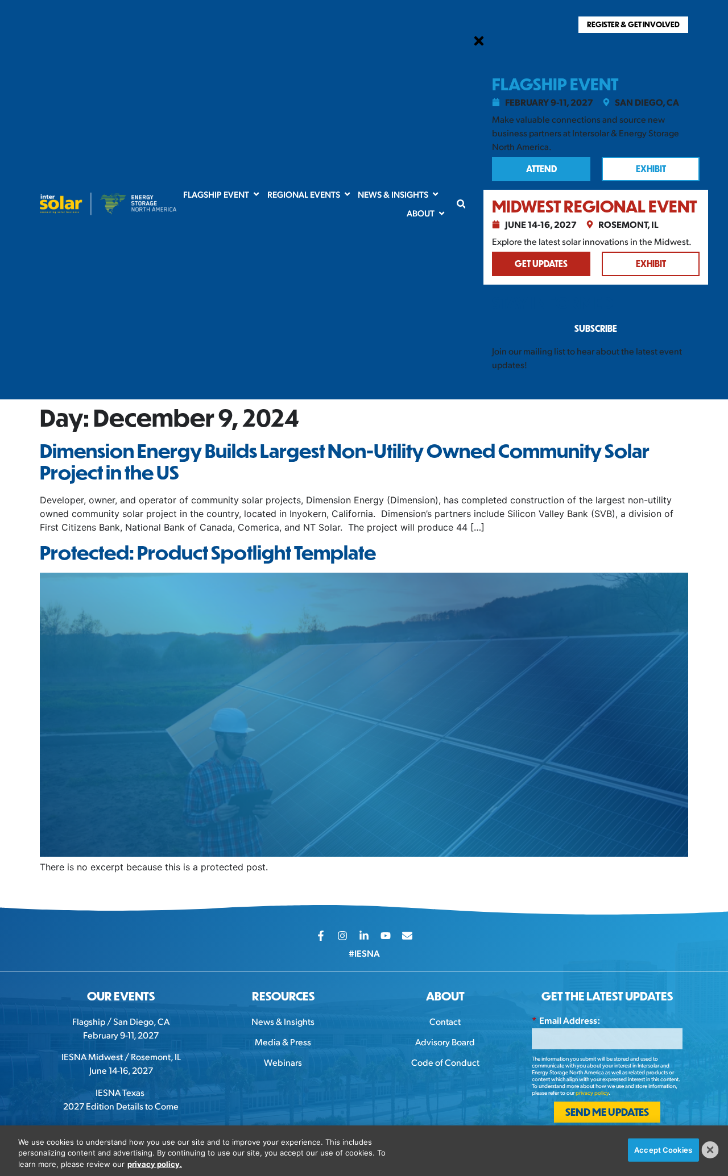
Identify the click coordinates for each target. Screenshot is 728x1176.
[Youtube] (385, 936)
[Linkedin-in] (364, 936)
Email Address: (566, 1020)
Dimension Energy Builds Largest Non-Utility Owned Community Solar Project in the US (345, 461)
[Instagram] (342, 936)
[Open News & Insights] (435, 194)
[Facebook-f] (321, 936)
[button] (461, 203)
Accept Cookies (663, 1149)
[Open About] (441, 213)
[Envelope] (407, 936)
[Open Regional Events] (347, 194)
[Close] (710, 1149)
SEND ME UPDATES (607, 1111)
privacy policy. (154, 1164)
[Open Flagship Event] (256, 194)
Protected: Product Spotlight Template (208, 552)
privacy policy (592, 1092)
